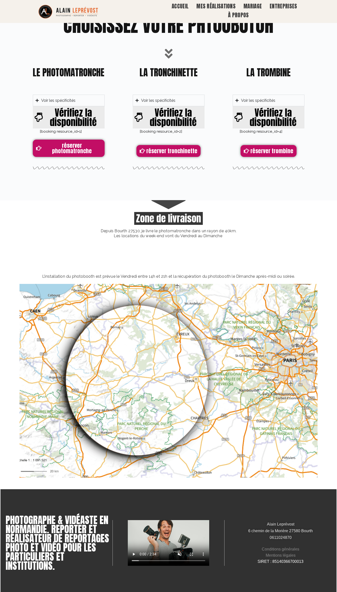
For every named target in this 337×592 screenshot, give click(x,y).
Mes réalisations (216, 6)
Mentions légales (281, 555)
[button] (69, 117)
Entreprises (283, 6)
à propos (238, 15)
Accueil (180, 6)
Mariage (252, 6)
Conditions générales (280, 549)
